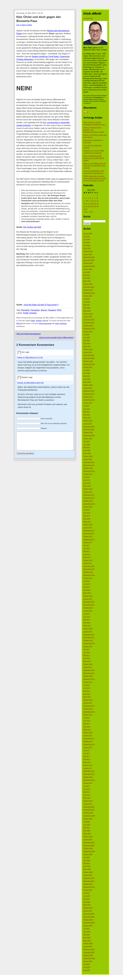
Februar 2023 (87, 349)
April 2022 (86, 379)
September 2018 (89, 504)
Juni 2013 (86, 688)
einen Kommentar (45, 323)
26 (91, 206)
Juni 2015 (86, 616)
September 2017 (89, 539)
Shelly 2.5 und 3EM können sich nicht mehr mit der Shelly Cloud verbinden (94, 165)
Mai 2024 (86, 304)
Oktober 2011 (88, 741)
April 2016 (86, 590)
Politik (25, 312)
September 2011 (89, 744)
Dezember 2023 (88, 319)
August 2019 (87, 474)
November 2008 (88, 845)
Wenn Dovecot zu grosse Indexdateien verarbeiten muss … (95, 123)
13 (93, 201)
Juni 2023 (86, 337)
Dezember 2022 (88, 355)
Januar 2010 (87, 804)
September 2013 (89, 679)
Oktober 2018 (88, 501)
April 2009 (86, 830)
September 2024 (89, 293)
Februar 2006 (87, 943)
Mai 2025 (86, 275)
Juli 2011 (86, 750)
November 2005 (88, 952)
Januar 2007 (87, 910)
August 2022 (87, 367)
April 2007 (86, 902)
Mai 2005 (86, 970)
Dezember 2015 (88, 601)
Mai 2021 (86, 411)
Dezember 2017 (88, 530)
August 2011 (87, 747)
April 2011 (86, 759)
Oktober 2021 (88, 397)
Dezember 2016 (88, 566)
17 (87, 203)
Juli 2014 (86, 649)
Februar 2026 (87, 251)
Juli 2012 (86, 717)
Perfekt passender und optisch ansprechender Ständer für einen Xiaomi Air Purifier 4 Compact (94, 178)
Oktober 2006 (88, 919)
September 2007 (89, 887)
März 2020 (87, 453)
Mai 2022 (86, 376)
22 (97, 203)
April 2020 (86, 450)
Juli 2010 (86, 786)
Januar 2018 (87, 527)
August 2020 (87, 438)
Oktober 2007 (88, 884)
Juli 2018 (86, 509)
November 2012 (88, 706)
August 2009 (87, 818)
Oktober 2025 (88, 263)
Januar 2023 (87, 352)
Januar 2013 (87, 703)
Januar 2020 (87, 459)
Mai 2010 (86, 792)
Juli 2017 (86, 545)
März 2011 (87, 762)
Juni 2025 (86, 272)
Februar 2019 (87, 489)
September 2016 (89, 575)
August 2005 (87, 961)
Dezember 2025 (88, 257)
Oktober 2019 (88, 468)
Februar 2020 (87, 456)
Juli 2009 (86, 821)
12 (91, 201)
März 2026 (87, 248)
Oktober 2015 (88, 607)
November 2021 (88, 394)
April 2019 (86, 483)
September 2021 (89, 400)
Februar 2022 (87, 385)
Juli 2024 (86, 298)
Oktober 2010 (88, 777)
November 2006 (88, 916)
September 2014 (89, 643)
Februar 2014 (87, 664)
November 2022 (88, 358)
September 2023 (89, 328)
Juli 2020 (86, 441)
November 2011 (88, 738)
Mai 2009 (86, 827)
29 (97, 206)
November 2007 (88, 881)
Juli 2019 (86, 477)
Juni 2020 (86, 444)
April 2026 (86, 245)
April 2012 (86, 726)
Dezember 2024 (88, 287)
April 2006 (86, 937)
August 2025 (87, 269)
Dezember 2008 (88, 842)
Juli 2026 (86, 236)
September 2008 (89, 851)
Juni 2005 (86, 967)
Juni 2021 (86, 409)
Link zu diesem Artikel (24, 25)
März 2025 (87, 281)
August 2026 (87, 233)
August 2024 (87, 296)
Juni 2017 (86, 548)
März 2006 (87, 940)
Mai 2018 (86, 515)
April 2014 (86, 658)
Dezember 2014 (88, 634)
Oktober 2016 (88, 572)
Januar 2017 (87, 563)
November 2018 (88, 498)
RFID (59, 310)
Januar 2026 (87, 254)
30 (84, 209)
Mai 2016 (86, 587)
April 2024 (86, 307)
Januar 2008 (87, 875)
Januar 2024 (87, 316)
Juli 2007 (86, 893)
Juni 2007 (86, 896)
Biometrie (25, 310)
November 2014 (88, 637)
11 (89, 201)
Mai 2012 (86, 723)
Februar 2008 (87, 872)
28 (95, 206)
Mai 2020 (86, 447)
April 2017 (86, 554)
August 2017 (87, 542)
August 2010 (87, 783)
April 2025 (86, 278)
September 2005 (89, 958)
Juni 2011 (86, 753)
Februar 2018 (87, 524)
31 (87, 209)
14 (95, 201)
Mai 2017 (86, 551)
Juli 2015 (86, 613)
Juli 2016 (86, 581)
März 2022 (87, 382)
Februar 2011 (87, 765)
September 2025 (89, 266)
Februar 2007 (87, 907)
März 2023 (87, 346)
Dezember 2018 (88, 495)
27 (93, 206)
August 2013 (87, 682)
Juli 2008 (86, 857)
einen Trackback (61, 323)
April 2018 (86, 518)
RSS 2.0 (19, 323)
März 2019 (87, 486)
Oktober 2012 (88, 709)
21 (95, 203)
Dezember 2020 (88, 426)
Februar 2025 (87, 284)
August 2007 (87, 890)
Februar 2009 (87, 836)
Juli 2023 (86, 334)
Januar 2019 (87, 492)
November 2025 (88, 260)
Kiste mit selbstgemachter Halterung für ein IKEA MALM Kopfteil (93, 158)
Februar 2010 (87, 801)
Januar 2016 (87, 599)
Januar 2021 (87, 423)
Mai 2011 (86, 756)
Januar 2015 (87, 631)
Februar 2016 (87, 596)
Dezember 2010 (88, 771)
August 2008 (87, 854)
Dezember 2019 (88, 462)
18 (89, 203)
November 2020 (88, 429)
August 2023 (87, 331)
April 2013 (86, 694)
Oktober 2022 (88, 361)
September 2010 (89, 780)
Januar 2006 (87, 946)
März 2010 (87, 798)
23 (84, 206)
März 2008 (87, 869)
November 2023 (88, 322)
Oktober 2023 (88, 325)
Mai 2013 (86, 691)
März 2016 (87, 593)
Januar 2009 (87, 839)
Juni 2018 (86, 512)
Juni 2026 (86, 239)
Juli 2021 (86, 406)
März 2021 (87, 417)
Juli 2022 (86, 370)
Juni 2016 (86, 584)
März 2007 (87, 904)
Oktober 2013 (88, 676)
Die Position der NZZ (32, 227)
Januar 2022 (87, 388)
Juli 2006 (86, 928)
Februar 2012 (87, 732)
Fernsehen (35, 310)
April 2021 (86, 414)
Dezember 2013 (88, 670)
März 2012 (87, 729)
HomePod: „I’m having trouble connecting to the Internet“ (93, 151)
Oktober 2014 (88, 640)
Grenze (44, 310)
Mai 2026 (86, 242)
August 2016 (87, 578)
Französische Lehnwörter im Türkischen (93, 141)
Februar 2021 (87, 420)
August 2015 (87, 610)
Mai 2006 (86, 934)
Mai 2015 (86, 619)
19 (91, 203)
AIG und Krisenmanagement (28, 333)
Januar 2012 (87, 735)
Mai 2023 (86, 340)
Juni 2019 (86, 480)
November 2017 (88, 533)
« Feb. (85, 211)
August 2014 (87, 646)
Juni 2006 (86, 931)
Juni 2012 (86, 720)
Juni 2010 (86, 789)
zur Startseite (88, 18)
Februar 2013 (87, 700)
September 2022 (89, 364)
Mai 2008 (86, 863)
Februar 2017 (87, 560)
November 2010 (88, 774)
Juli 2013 (86, 685)
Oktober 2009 (88, 812)
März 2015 (87, 625)
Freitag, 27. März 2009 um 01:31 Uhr (30, 357)
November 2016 (88, 569)
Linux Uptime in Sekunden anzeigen (92, 146)
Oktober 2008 (88, 848)
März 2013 (87, 697)
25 (89, 206)
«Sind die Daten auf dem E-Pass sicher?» (41, 304)
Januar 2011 (87, 768)
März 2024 (87, 310)
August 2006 (87, 925)
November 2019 (88, 465)
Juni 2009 (86, 824)
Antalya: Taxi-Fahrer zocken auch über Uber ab (95, 136)
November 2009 (88, 809)
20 (93, 203)
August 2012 (87, 714)
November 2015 (88, 604)
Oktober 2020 (88, 432)
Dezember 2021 (88, 391)
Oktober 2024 (88, 290)
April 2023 (86, 343)
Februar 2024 (87, 313)
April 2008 (86, 866)
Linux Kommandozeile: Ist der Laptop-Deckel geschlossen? (93, 172)
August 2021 (87, 403)
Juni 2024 (86, 301)
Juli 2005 (86, 964)
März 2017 (87, 557)
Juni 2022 (86, 373)
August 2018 (87, 506)
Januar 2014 (87, 667)
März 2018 (87, 521)
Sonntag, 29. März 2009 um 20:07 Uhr (30, 382)
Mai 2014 (86, 655)
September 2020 (89, 435)
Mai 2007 (86, 899)
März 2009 (87, 833)
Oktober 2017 (88, 536)
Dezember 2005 (88, 949)
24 (87, 206)
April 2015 (86, 622)
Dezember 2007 (88, 878)
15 (97, 201)
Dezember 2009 (88, 807)
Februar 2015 (87, 628)
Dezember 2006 (88, 913)
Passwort (52, 310)
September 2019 (89, 471)
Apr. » (91, 211)
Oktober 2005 (88, 955)
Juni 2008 (86, 860)
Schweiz (33, 312)
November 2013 (88, 673)
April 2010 (86, 795)
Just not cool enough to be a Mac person (56, 337)
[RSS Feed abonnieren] (85, 112)
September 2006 (89, 922)
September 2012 (89, 712)
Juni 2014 (86, 652)
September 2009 (89, 815)
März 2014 (87, 661)
